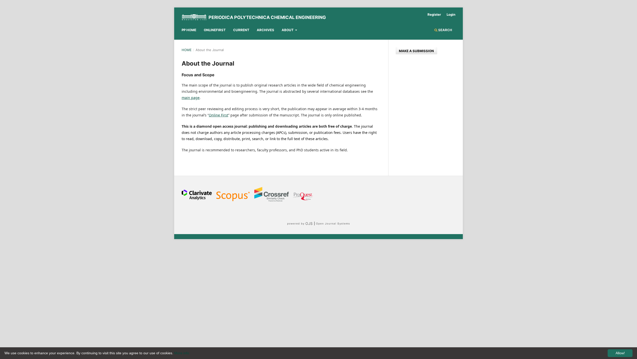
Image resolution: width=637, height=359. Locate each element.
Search (444, 30)
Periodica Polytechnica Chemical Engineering (267, 17)
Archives (265, 30)
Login (451, 14)
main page (191, 97)
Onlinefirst (215, 30)
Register (434, 14)
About (288, 30)
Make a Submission (416, 51)
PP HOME (189, 30)
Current (241, 30)
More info (181, 353)
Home (187, 50)
